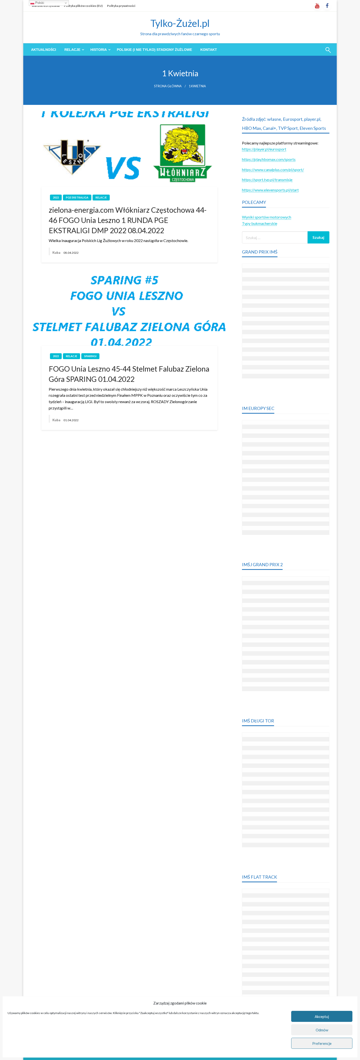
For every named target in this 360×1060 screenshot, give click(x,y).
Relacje (72, 50)
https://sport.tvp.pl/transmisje (267, 179)
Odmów (322, 1030)
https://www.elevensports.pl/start (270, 190)
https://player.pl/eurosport (264, 149)
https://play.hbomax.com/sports (269, 159)
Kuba (56, 252)
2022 (56, 197)
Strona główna (168, 86)
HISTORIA (98, 50)
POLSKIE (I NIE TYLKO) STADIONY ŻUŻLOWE (154, 50)
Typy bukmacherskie (259, 223)
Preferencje (322, 1043)
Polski (39, 3)
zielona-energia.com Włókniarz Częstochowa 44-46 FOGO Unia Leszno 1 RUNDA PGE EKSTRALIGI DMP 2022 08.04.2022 (128, 220)
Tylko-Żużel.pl (180, 23)
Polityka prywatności (121, 6)
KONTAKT (208, 50)
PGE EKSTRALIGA (77, 197)
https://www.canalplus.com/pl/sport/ (273, 169)
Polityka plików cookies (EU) (83, 6)
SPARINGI (90, 356)
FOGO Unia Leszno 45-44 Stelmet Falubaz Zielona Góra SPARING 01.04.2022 (129, 373)
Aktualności (43, 50)
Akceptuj (322, 1016)
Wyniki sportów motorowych (266, 217)
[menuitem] (43, 50)
